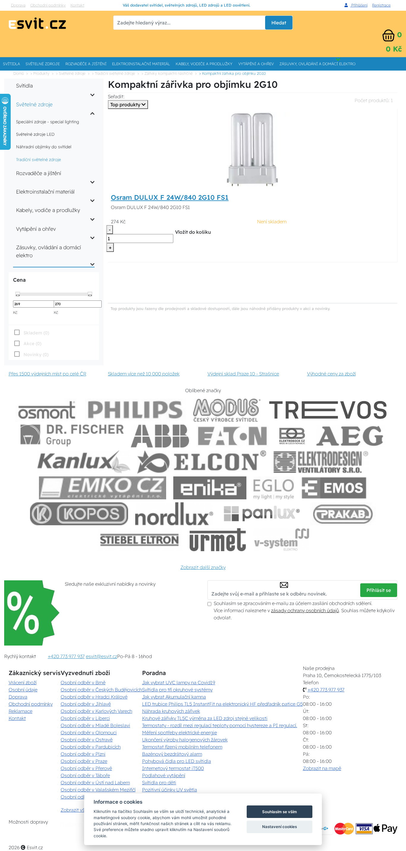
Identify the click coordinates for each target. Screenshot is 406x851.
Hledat (278, 23)
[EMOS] (334, 487)
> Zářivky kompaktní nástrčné (167, 73)
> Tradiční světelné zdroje (113, 73)
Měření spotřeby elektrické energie (179, 732)
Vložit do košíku (193, 232)
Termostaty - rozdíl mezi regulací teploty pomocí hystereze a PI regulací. (219, 725)
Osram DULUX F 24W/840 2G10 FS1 (170, 197)
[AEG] (350, 436)
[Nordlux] (174, 513)
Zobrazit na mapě (322, 768)
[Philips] (135, 410)
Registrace (381, 5)
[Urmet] (218, 539)
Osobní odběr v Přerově (86, 768)
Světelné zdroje (43, 63)
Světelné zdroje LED (35, 134)
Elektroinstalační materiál (141, 63)
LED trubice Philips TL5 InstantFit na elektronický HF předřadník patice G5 (222, 704)
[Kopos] (79, 513)
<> (18, 294)
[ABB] (160, 436)
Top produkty (125, 104)
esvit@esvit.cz (101, 656)
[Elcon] (201, 462)
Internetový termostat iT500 (173, 768)
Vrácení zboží (23, 682)
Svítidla (11, 63)
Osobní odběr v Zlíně (83, 797)
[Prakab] (343, 513)
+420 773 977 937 (66, 656)
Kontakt (77, 5)
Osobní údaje (23, 690)
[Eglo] (274, 487)
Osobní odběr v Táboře (85, 775)
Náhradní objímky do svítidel (43, 146)
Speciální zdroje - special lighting (47, 121)
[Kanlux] (83, 462)
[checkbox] (30, 354)
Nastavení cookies (279, 826)
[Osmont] (46, 410)
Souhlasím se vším (279, 811)
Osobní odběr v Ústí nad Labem (95, 782)
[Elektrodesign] (321, 462)
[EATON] (232, 436)
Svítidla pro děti (159, 782)
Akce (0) (32, 343)
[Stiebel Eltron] (139, 539)
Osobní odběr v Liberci (85, 718)
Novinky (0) (35, 354)
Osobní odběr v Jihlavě (86, 704)
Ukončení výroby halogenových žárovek (185, 740)
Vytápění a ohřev (256, 63)
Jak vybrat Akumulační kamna (174, 697)
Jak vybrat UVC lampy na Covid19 (178, 682)
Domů (18, 73)
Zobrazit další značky (203, 567)
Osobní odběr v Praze (84, 761)
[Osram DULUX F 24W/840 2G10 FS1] (252, 149)
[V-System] (281, 539)
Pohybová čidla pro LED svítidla (176, 761)
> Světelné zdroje (70, 73)
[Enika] (209, 487)
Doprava (18, 5)
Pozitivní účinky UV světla (169, 790)
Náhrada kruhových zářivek (171, 711)
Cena (19, 280)
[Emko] (102, 487)
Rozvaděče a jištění (85, 63)
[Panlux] (261, 513)
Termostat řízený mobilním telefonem (182, 747)
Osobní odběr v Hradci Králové (94, 697)
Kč (15, 312)
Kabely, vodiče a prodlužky (204, 63)
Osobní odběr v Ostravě (87, 740)
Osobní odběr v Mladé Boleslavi (95, 725)
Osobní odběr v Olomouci (89, 732)
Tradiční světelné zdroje (38, 159)
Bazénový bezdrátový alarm (172, 754)
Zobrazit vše (74, 810)
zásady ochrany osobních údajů (305, 610)
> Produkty (39, 73)
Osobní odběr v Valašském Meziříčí (98, 790)
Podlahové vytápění (163, 775)
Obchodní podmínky (48, 5)
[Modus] (226, 410)
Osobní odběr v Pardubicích (91, 747)
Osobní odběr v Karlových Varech (96, 711)
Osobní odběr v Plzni (83, 754)
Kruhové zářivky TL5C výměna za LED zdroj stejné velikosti (204, 718)
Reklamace (20, 711)
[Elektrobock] (292, 436)
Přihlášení (358, 5)
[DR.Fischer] (72, 436)
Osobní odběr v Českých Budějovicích (101, 690)
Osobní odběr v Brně (83, 682)
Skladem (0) (36, 333)
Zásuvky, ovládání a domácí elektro (317, 63)
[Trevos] (329, 410)
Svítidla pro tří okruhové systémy (177, 690)
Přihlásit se (378, 590)
